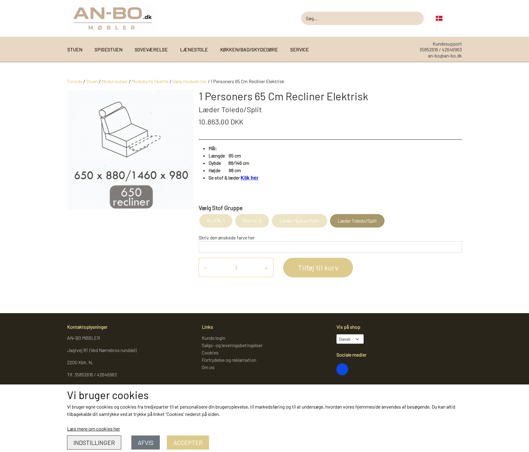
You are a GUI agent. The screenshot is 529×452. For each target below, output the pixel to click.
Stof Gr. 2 (252, 221)
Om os (208, 367)
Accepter (188, 442)
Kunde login (213, 338)
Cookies (210, 352)
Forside (74, 81)
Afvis (145, 442)
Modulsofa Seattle (150, 81)
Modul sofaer (115, 81)
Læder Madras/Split (300, 221)
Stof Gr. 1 (216, 221)
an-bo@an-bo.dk (445, 55)
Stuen (92, 81)
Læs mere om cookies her (93, 429)
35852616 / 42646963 (440, 49)
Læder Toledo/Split (357, 221)
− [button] (206, 267)
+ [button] (266, 267)
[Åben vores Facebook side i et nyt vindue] (342, 369)
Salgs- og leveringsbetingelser (232, 345)
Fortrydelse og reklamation (229, 360)
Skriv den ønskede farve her (227, 237)
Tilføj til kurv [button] (318, 267)
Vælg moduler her (189, 81)
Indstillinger (94, 442)
